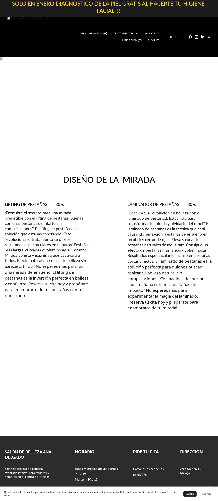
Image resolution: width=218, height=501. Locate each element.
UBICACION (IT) (132, 40)
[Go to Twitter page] (209, 37)
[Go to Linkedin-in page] (204, 37)
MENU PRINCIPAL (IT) (93, 33)
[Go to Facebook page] (192, 37)
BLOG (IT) (153, 40)
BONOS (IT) (152, 33)
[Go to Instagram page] (198, 37)
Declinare (206, 494)
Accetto (190, 494)
